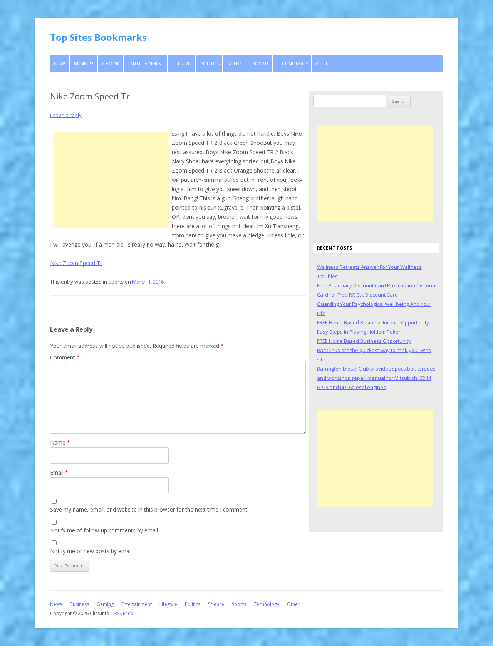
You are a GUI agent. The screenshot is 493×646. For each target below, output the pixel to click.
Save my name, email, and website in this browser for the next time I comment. (149, 509)
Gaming (111, 63)
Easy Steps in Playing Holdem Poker (359, 331)
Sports (261, 63)
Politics (210, 63)
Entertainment (146, 63)
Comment (65, 357)
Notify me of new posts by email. (91, 551)
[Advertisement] (111, 180)
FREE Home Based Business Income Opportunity (373, 322)
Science (236, 63)
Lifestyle (182, 63)
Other (323, 63)
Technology (292, 63)
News (60, 63)
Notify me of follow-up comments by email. (104, 530)
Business (84, 63)
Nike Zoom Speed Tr (76, 263)
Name (60, 442)
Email (59, 472)
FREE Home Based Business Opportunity (364, 340)
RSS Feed (124, 613)
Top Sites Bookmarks (98, 37)
